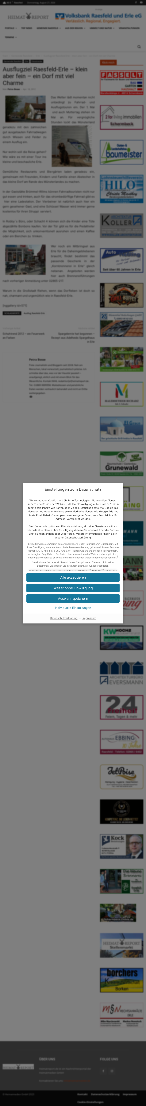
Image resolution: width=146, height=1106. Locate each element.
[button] (73, 588)
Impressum (89, 618)
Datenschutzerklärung (78, 537)
